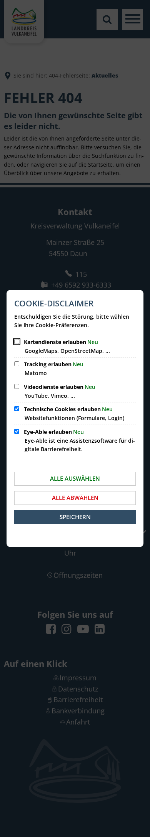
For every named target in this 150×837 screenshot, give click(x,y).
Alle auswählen (75, 478)
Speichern (75, 517)
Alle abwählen (75, 497)
